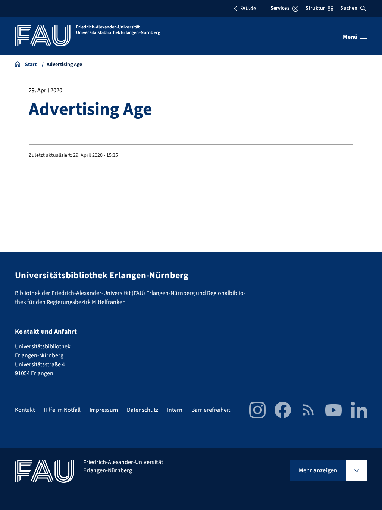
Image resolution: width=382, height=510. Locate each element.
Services (279, 8)
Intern (174, 410)
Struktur (315, 8)
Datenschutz (142, 410)
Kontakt (25, 410)
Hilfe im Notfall (62, 410)
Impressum (104, 410)
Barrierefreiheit (210, 410)
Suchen (348, 8)
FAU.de (248, 8)
